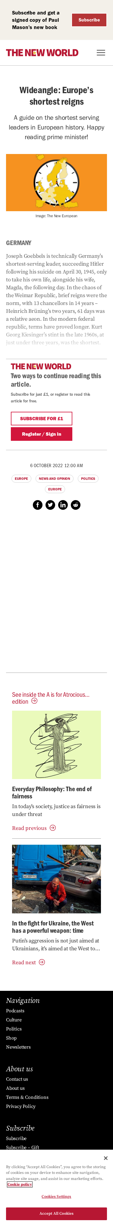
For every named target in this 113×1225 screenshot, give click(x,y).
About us (15, 1088)
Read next (24, 962)
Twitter (50, 505)
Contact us (17, 1079)
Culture (14, 1020)
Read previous (29, 828)
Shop (11, 1038)
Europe (21, 479)
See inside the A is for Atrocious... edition (50, 698)
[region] (56, 1187)
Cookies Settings (56, 1196)
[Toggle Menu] (101, 53)
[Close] (105, 1158)
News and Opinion (54, 479)
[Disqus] (56, 594)
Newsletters (18, 1047)
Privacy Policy (21, 1106)
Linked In (63, 505)
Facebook (37, 505)
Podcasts (15, 1011)
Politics (88, 479)
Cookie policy (20, 1184)
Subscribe (89, 20)
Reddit (75, 505)
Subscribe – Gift (22, 1148)
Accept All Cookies (56, 1213)
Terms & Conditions (27, 1097)
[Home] (42, 52)
